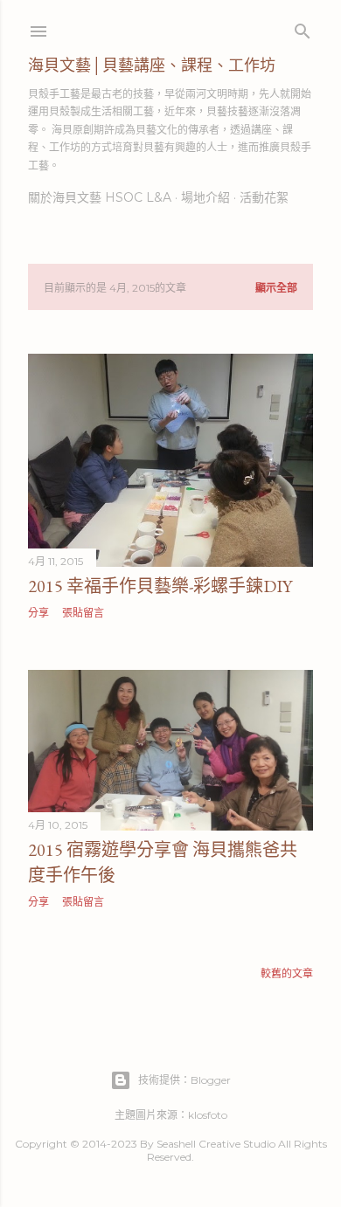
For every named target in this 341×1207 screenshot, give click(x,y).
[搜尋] (302, 27)
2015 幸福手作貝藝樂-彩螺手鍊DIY (160, 586)
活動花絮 (264, 197)
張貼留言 (83, 612)
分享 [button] (38, 612)
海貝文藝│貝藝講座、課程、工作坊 (151, 65)
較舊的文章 (287, 973)
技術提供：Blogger (184, 1079)
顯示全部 (276, 287)
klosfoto (207, 1114)
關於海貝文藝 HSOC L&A (99, 197)
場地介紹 (205, 197)
